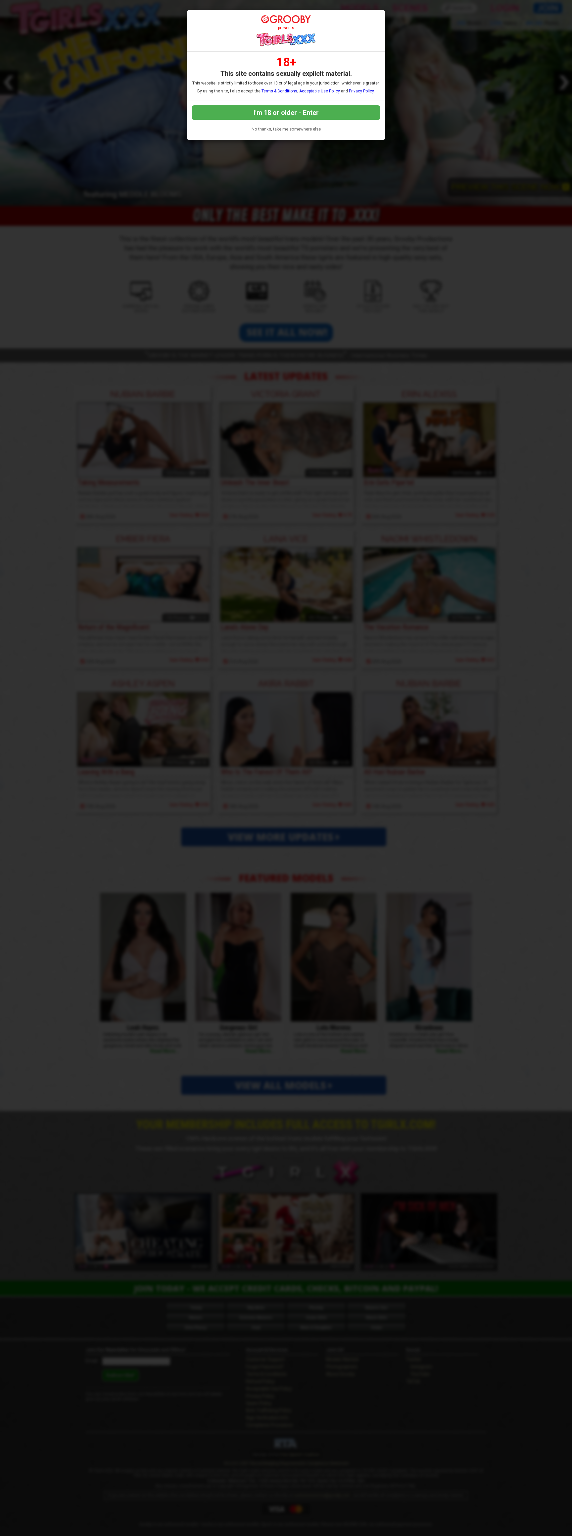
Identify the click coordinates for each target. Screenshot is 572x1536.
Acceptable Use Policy (319, 91)
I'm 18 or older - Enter (286, 113)
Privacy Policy (361, 91)
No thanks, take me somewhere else (286, 129)
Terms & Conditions (279, 91)
